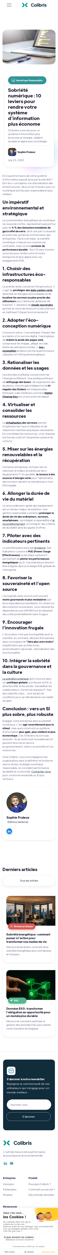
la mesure (39, 547)
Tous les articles (29, 880)
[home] (36, 5)
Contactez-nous (41, 771)
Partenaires (9, 1189)
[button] (9, 5)
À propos (8, 1184)
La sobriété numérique (15, 678)
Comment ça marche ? (41, 1189)
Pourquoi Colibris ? (39, 1184)
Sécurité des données (41, 1194)
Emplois (8, 1194)
